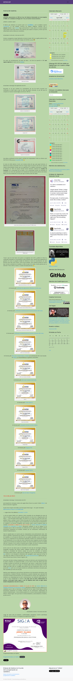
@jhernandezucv (7, 509)
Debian (15, 357)
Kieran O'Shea (65, 60)
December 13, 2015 (22, 512)
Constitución (6, 26)
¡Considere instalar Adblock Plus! (56, 78)
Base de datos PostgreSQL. (29, 492)
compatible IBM (19, 160)
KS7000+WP (7, 2)
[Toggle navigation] (68, 2)
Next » (67, 17)
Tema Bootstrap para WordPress (19, 679)
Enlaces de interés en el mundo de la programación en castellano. (11, 675)
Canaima (27, 355)
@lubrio (43, 503)
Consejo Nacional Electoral (32, 555)
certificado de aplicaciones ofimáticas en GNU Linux (29, 288)
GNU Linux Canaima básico (18, 355)
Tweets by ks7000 (52, 329)
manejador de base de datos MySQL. (29, 425)
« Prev (51, 17)
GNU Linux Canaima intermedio (29, 380)
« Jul (50, 350)
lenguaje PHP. (29, 447)
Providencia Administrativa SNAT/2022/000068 (56, 104)
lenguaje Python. (29, 470)
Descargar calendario (53, 106)
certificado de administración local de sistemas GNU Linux (29, 310)
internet (17, 28)
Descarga (22, 656)
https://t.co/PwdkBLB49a (17, 509)
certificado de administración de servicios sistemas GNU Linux (28, 333)
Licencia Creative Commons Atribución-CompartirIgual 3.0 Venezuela (57, 301)
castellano (30, 25)
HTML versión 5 (29, 402)
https (9, 568)
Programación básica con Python (11, 657)
